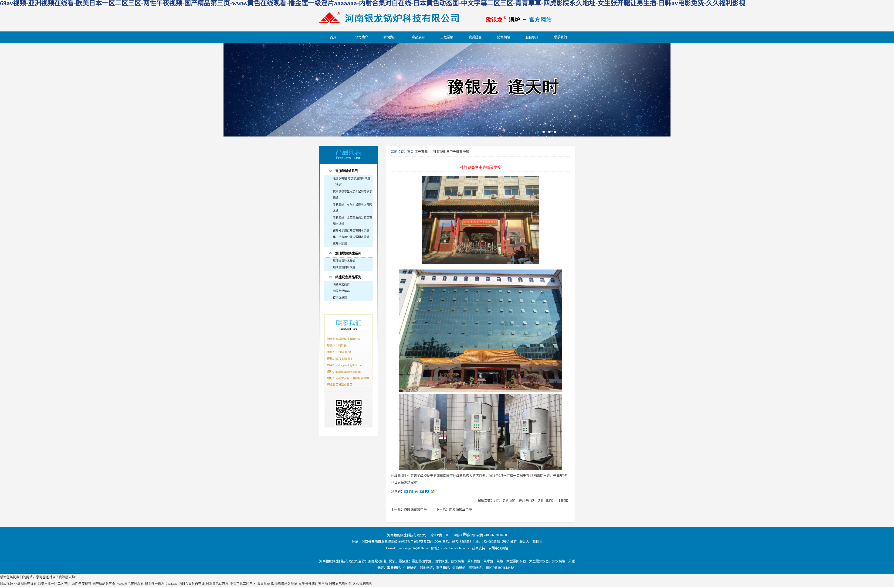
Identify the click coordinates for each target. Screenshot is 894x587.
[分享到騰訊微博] (422, 491)
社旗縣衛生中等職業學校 (451, 151)
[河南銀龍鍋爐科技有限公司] (389, 27)
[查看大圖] (480, 221)
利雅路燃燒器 (341, 291)
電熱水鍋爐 (340, 243)
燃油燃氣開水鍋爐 (344, 267)
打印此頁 (545, 500)
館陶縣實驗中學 (415, 509)
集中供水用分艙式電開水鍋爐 (351, 237)
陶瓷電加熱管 (341, 284)
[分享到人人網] (427, 491)
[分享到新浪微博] (417, 491)
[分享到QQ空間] (411, 491)
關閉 (563, 500)
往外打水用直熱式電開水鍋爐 (351, 230)
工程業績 (421, 151)
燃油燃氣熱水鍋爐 (344, 261)
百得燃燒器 (340, 297)
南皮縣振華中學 (460, 509)
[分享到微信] (433, 491)
